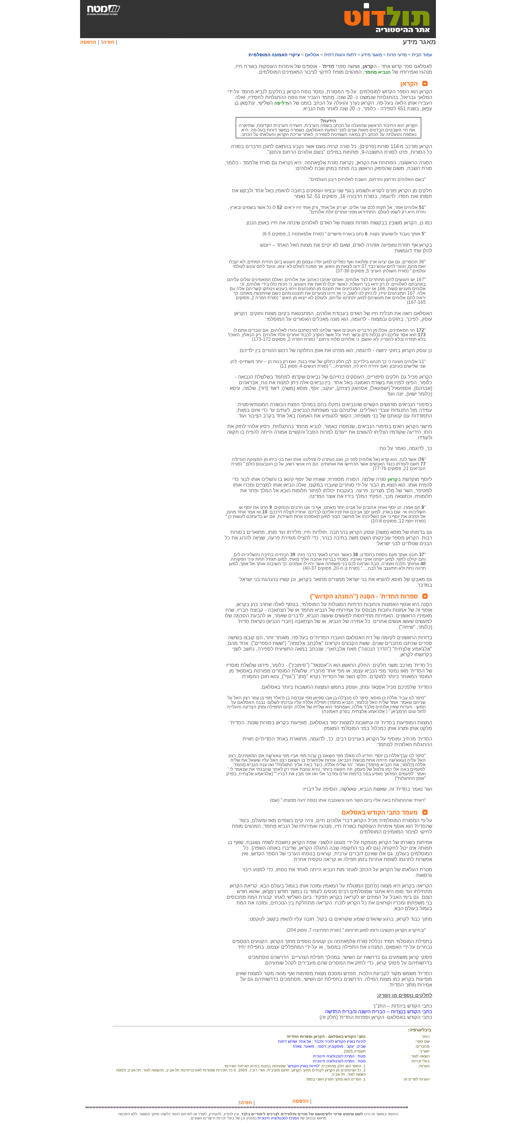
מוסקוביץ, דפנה (330, 1046)
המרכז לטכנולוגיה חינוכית (278, 1118)
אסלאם (312, 54)
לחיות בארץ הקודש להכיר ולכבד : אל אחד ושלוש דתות (322, 1041)
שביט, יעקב (356, 1046)
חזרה (108, 42)
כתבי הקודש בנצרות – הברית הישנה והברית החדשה (378, 1011)
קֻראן (393, 479)
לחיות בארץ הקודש (303, 1066)
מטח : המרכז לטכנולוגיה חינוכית (339, 1056)
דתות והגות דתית (340, 54)
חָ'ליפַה (281, 103)
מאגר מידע (371, 54)
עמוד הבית (422, 54)
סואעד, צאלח (303, 1046)
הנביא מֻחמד (378, 72)
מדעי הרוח (397, 54)
